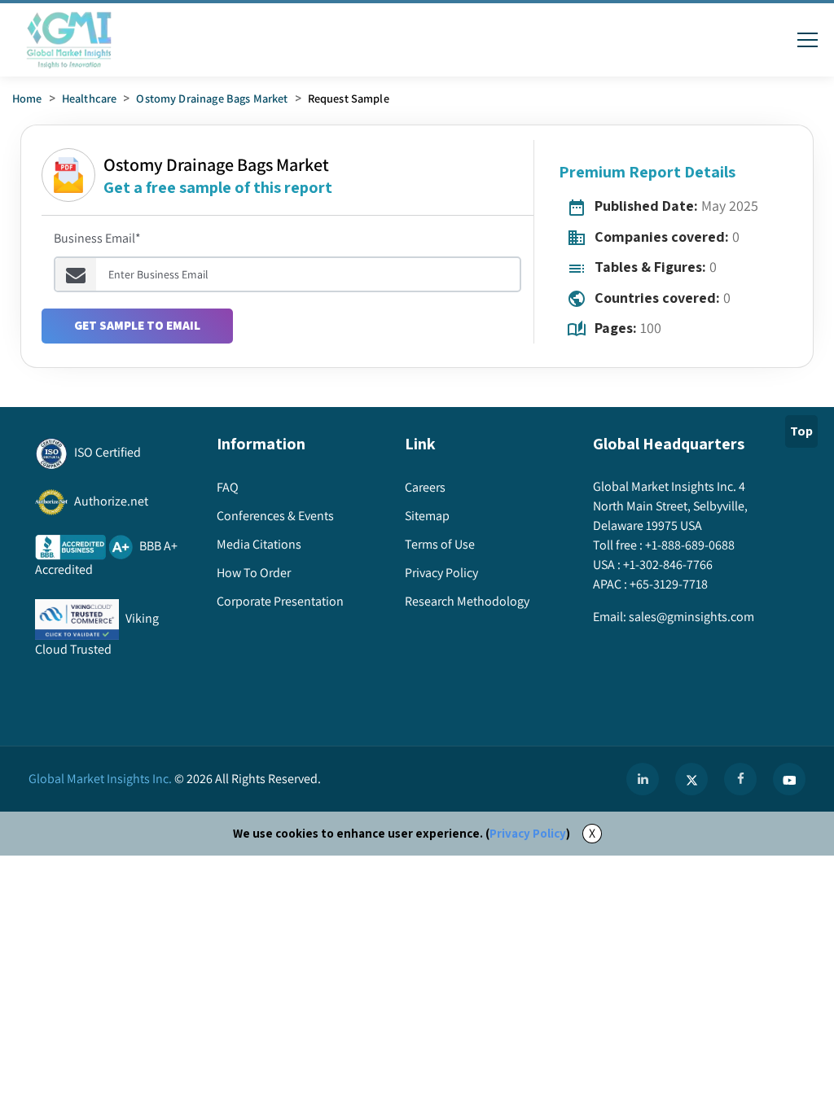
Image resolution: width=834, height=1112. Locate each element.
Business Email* (97, 238)
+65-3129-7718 (669, 584)
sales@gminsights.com (691, 616)
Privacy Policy (527, 833)
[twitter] (691, 779)
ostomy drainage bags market (212, 98)
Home (27, 98)
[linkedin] (642, 779)
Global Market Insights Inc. (100, 778)
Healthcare (89, 98)
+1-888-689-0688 (690, 545)
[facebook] (740, 779)
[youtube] (789, 779)
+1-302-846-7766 (668, 564)
